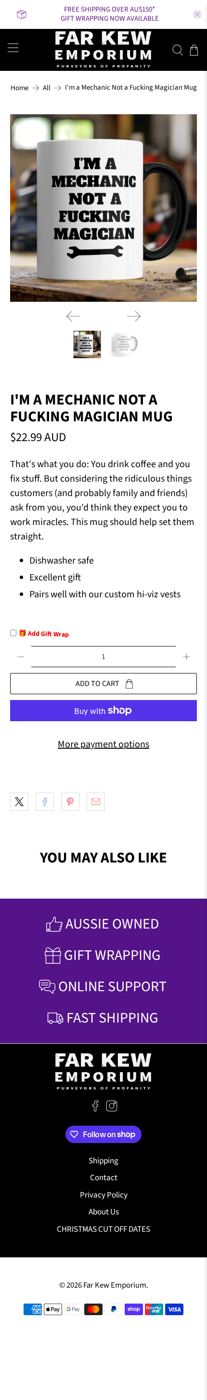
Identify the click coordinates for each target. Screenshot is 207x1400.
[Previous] (73, 316)
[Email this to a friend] (96, 802)
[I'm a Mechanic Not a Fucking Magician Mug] (103, 208)
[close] (197, 14)
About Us (104, 1212)
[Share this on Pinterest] (70, 802)
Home (19, 88)
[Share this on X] (19, 802)
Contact (103, 1178)
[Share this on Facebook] (45, 802)
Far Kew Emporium (114, 1285)
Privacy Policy (104, 1195)
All (47, 88)
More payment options (103, 744)
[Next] (134, 316)
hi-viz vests (159, 594)
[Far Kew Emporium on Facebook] (95, 1109)
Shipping (103, 1161)
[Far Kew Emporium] (103, 49)
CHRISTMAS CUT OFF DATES (103, 1229)
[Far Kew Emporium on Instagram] (111, 1109)
